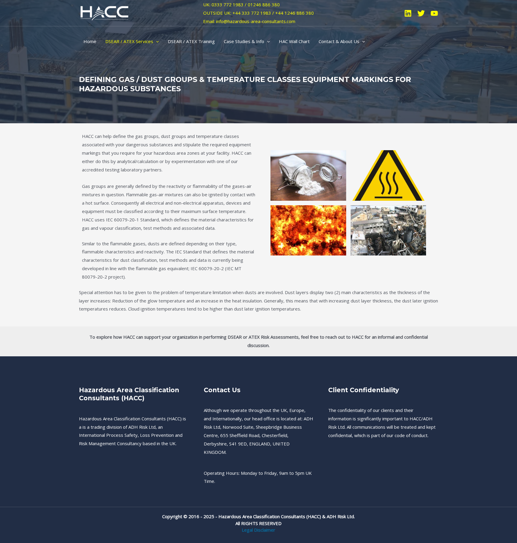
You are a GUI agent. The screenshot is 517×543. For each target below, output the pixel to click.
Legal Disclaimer (258, 530)
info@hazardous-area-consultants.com (255, 21)
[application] (156, 41)
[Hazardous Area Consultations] (104, 13)
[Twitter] (421, 13)
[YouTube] (434, 13)
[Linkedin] (408, 13)
